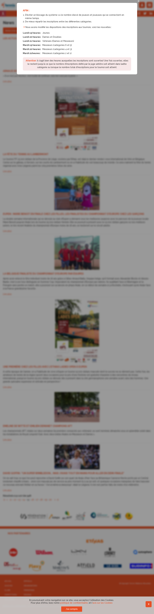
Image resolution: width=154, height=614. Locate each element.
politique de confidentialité (74, 603)
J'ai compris (72, 609)
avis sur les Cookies (102, 603)
